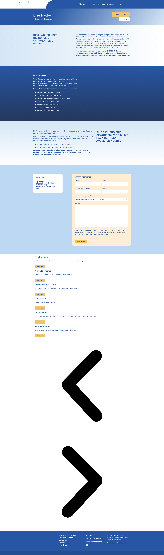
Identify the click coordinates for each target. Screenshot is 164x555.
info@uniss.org (96, 541)
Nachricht (78, 203)
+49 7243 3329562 (95, 539)
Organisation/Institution (83, 188)
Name (77, 181)
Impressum (111, 543)
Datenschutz (121, 543)
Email (104, 181)
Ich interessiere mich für (83, 196)
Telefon (104, 188)
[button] (82, 386)
